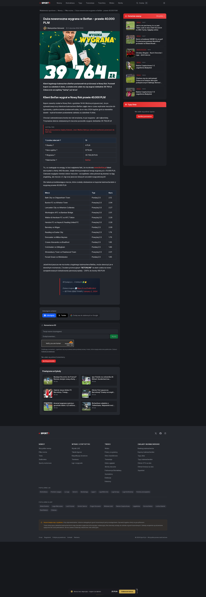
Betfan (88, 160)
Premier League (56, 492)
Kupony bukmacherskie (146, 452)
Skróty (120, 3)
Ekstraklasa (70, 3)
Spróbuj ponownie (49, 361)
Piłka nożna (69, 10)
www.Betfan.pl (100, 167)
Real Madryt (44, 510)
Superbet (141, 470)
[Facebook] (160, 433)
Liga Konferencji (128, 492)
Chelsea (53, 510)
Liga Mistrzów (103, 492)
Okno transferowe (111, 456)
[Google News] (165, 433)
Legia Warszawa (57, 506)
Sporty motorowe (45, 463)
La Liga (67, 492)
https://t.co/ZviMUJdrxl (86, 288)
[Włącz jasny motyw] (164, 3)
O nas (40, 537)
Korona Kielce (147, 506)
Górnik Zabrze (82, 506)
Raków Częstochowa (123, 506)
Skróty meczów (110, 467)
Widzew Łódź (108, 506)
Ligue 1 (93, 492)
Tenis (41, 456)
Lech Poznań (70, 506)
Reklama (77, 537)
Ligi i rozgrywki (77, 463)
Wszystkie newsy (45, 448)
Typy (80, 3)
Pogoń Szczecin (95, 506)
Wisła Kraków (44, 506)
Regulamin (47, 537)
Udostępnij (50, 315)
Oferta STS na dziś (144, 463)
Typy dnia (141, 456)
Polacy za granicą (111, 452)
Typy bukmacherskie (145, 459)
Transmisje (90, 3)
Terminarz (75, 459)
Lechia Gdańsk (160, 506)
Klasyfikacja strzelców (80, 456)
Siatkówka (42, 459)
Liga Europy (115, 492)
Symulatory (109, 474)
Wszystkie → (160, 16)
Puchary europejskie (143, 492)
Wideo (111, 3)
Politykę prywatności (48, 351)
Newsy (59, 3)
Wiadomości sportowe (48, 10)
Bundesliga (84, 492)
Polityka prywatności (59, 537)
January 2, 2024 (90, 291)
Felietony (108, 481)
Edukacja (108, 478)
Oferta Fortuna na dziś (145, 467)
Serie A (75, 492)
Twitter (63, 315)
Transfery (101, 3)
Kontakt (69, 537)
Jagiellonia (136, 506)
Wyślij (114, 336)
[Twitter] (156, 433)
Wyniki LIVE (76, 448)
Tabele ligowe (77, 452)
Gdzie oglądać (110, 463)
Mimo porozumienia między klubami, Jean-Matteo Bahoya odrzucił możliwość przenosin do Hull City (79, 131)
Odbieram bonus (127, 591)
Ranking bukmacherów (146, 448)
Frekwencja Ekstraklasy (113, 470)
